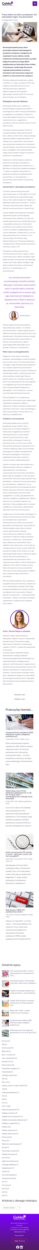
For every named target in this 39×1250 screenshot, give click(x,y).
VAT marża (5, 1185)
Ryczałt (4, 1147)
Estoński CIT (6, 1061)
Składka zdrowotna (8, 1154)
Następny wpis (19, 699)
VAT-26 (4, 1189)
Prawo (15, 20)
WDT (3, 1192)
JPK (3, 1079)
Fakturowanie (6, 1065)
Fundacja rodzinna (8, 1075)
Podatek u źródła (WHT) (10, 1123)
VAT (11, 861)
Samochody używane (9, 1151)
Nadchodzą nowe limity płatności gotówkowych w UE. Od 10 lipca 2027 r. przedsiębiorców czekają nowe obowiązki (19, 795)
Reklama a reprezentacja (10, 1144)
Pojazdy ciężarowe (8, 1130)
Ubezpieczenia (7, 1168)
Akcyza (4, 1041)
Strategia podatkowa (9, 1164)
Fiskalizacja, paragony (9, 1068)
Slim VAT (5, 1158)
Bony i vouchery (7, 1055)
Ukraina (4, 1171)
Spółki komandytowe (9, 1161)
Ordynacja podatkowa (21, 915)
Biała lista (5, 1051)
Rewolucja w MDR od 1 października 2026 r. (15, 911)
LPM (3, 1089)
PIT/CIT (17, 739)
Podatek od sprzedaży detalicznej (13, 1120)
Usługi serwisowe (8, 1178)
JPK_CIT (5, 1082)
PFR (3, 1099)
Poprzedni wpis (19, 694)
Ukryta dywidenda (8, 1175)
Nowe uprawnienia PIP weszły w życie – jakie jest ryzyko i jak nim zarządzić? (19, 854)
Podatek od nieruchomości (11, 1116)
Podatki (22, 739)
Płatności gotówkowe (24, 801)
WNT (3, 1195)
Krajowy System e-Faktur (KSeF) (13, 1086)
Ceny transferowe (8, 1058)
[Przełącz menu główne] (35, 3)
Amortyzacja (18, 859)
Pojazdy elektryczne (9, 1134)
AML (16, 801)
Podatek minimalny (8, 1113)
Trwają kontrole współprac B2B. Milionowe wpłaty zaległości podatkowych (19, 734)
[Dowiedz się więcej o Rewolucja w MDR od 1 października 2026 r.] (19, 899)
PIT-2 (3, 1103)
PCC (3, 1096)
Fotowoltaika (6, 1072)
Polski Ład (5, 1137)
